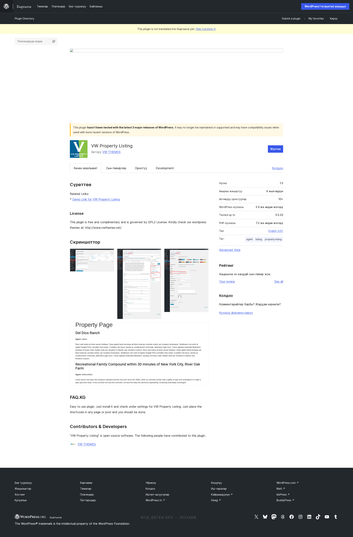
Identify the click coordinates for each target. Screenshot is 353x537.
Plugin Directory (24, 18)
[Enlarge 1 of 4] (109, 253)
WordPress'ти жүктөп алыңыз (325, 6)
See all (278, 281)
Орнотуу (141, 168)
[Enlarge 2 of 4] (156, 253)
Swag (216, 500)
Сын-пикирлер (116, 168)
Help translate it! (206, 28)
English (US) (275, 230)
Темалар (85, 488)
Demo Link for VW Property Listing (96, 199)
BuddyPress (285, 500)
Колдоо (277, 168)
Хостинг (20, 494)
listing (259, 239)
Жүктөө (275, 148)
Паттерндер (88, 500)
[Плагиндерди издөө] (53, 41)
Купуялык (21, 500)
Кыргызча (56, 517)
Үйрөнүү (151, 482)
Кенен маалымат (85, 168)
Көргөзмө (86, 482)
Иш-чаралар (219, 488)
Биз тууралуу (23, 482)
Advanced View (229, 250)
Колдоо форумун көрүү (236, 313)
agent (249, 239)
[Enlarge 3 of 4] (203, 253)
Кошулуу (216, 482)
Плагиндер (87, 494)
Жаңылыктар (23, 488)
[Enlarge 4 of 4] (203, 327)
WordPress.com (288, 482)
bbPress (283, 494)
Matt (281, 488)
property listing (273, 239)
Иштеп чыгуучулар (157, 494)
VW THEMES (111, 152)
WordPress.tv (155, 500)
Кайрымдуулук (222, 494)
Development (165, 168)
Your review (227, 281)
